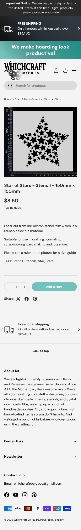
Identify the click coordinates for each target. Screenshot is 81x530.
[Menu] (74, 70)
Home (7, 99)
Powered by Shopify (52, 519)
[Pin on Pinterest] (35, 299)
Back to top (40, 351)
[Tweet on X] (18, 299)
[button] (65, 70)
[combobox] (40, 85)
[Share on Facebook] (26, 299)
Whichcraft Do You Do (26, 519)
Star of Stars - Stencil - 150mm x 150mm (38, 99)
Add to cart (54, 287)
